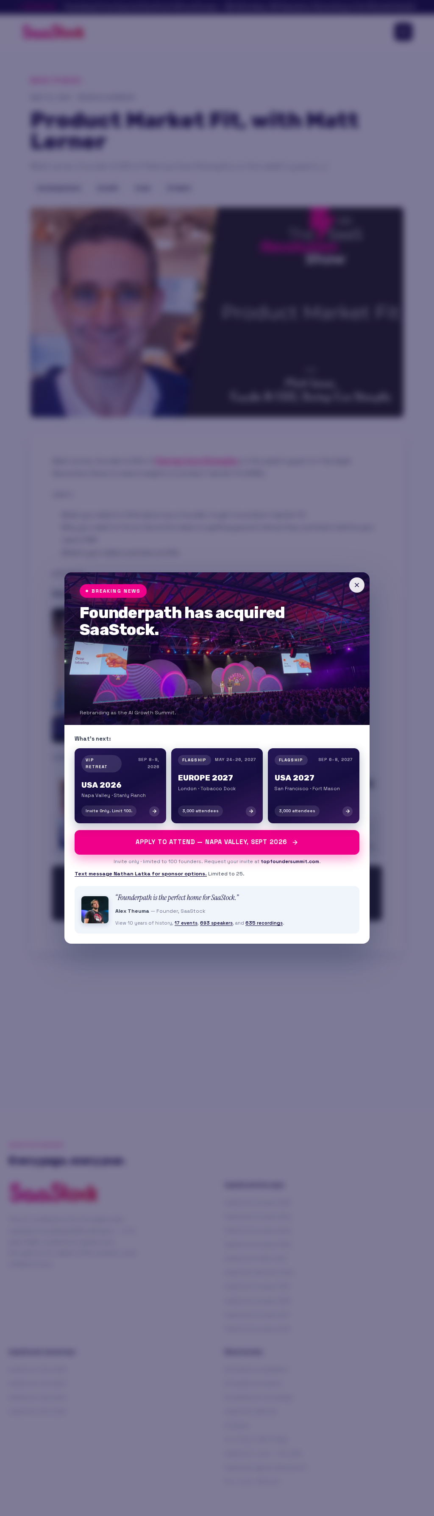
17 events (186, 923)
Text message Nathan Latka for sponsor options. (141, 873)
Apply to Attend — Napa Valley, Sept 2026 (211, 842)
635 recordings (264, 923)
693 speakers (216, 923)
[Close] (356, 585)
